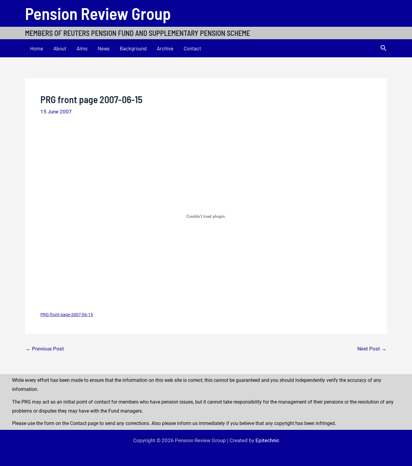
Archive (165, 48)
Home (36, 48)
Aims (82, 48)
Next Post (371, 348)
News (103, 48)
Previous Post (45, 348)
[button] (383, 48)
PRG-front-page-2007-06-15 (66, 314)
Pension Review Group (98, 13)
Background (133, 48)
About (59, 48)
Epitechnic (267, 440)
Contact (192, 48)
